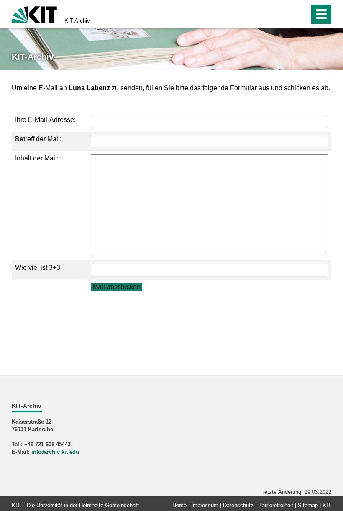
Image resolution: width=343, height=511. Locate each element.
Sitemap (308, 505)
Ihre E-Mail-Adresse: (45, 119)
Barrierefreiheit (275, 505)
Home (179, 505)
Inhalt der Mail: (37, 158)
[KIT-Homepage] (34, 13)
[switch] (285, 14)
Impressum (204, 505)
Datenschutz (238, 505)
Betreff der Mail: (38, 138)
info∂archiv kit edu (55, 452)
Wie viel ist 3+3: (38, 267)
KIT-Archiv (77, 21)
